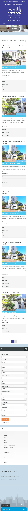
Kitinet (5, 462)
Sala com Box (7, 442)
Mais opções (6, 422)
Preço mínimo (5, 397)
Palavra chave (5, 354)
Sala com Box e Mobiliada (9, 445)
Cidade (3, 365)
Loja (5, 437)
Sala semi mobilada (8, 447)
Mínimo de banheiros (6, 391)
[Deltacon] (14, 11)
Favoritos (9, 4)
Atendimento (6, 509)
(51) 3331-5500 (15, 20)
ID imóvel (4, 359)
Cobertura (6, 454)
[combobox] (14, 367)
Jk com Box (6, 459)
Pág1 (18, 490)
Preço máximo (5, 402)
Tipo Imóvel (4, 381)
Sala (5, 440)
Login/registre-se (18, 4)
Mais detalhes (5, 78)
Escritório (6, 435)
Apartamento (7, 452)
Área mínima (5, 407)
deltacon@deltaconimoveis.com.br (17, 1)
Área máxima (6, 413)
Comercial (5, 432)
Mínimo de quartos (6, 386)
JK (4, 457)
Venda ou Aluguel (5, 375)
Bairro (3, 370)
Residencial (5, 450)
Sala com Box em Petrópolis (11, 292)
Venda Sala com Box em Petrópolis (13, 96)
